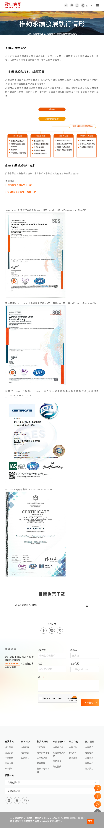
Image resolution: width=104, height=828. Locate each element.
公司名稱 (42, 649)
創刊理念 (73, 758)
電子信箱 (74, 663)
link (52, 605)
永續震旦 (25, 758)
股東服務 (41, 763)
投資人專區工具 (43, 770)
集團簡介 (89, 747)
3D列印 (8, 768)
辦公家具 (9, 752)
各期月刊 (73, 747)
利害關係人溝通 (59, 754)
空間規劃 (9, 758)
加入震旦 (89, 768)
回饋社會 (57, 761)
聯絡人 (73, 649)
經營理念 (89, 752)
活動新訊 (25, 752)
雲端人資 (9, 763)
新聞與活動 (42, 758)
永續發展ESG (39, 34)
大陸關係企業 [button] (14, 791)
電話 (40, 663)
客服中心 (89, 763)
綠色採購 (57, 766)
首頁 (29, 34)
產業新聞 (25, 747)
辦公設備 (9, 747)
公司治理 (41, 747)
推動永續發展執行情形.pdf (18, 184)
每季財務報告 (43, 752)
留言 (41, 677)
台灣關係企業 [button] (14, 782)
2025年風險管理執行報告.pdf (20, 192)
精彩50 (72, 752)
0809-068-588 (12, 663)
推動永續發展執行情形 (66, 34)
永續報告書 (58, 747)
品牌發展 (89, 758)
